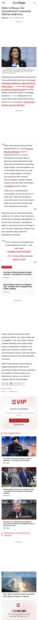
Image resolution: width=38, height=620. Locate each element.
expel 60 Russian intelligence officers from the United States (18, 83)
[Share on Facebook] (11, 383)
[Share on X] (3, 383)
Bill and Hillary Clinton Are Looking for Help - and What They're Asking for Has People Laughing (18, 491)
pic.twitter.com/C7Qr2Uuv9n (19, 251)
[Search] (34, 3)
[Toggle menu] (3, 3)
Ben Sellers (6, 463)
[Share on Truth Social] (7, 383)
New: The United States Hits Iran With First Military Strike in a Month (19, 595)
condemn (10, 186)
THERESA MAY (13, 391)
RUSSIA (4, 391)
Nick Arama (6, 495)
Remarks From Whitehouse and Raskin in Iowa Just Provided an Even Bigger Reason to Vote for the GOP (19, 523)
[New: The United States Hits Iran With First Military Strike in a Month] (19, 582)
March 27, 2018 (19, 259)
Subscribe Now (19, 424)
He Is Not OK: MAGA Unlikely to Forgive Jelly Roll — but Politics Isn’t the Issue (17, 459)
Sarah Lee (5, 18)
